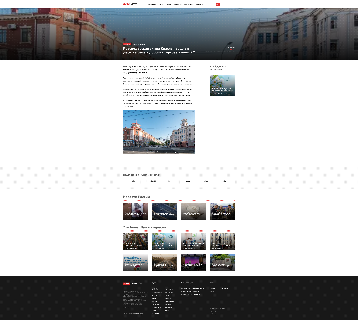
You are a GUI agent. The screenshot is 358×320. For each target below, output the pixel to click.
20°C (218, 4)
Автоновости (169, 293)
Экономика (188, 4)
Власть (154, 298)
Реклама (212, 288)
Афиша (167, 296)
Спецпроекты (169, 307)
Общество (178, 4)
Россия (168, 4)
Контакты (225, 288)
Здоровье (168, 298)
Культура (199, 4)
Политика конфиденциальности (191, 291)
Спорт (154, 310)
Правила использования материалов (192, 288)
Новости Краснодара (155, 289)
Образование (156, 304)
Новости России (157, 293)
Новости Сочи (169, 289)
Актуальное (155, 296)
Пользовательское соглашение (190, 294)
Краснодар (152, 4)
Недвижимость (169, 301)
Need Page (139, 313)
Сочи (161, 4)
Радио (212, 291)
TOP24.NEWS (230, 49)
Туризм (167, 310)
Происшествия (156, 307)
